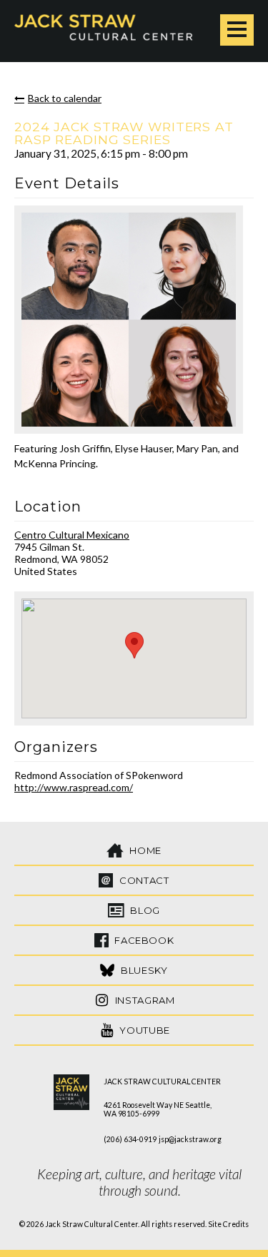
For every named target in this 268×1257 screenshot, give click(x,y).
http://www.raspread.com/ (73, 787)
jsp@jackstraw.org (190, 1139)
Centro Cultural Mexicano (71, 535)
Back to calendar (64, 98)
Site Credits (228, 1224)
